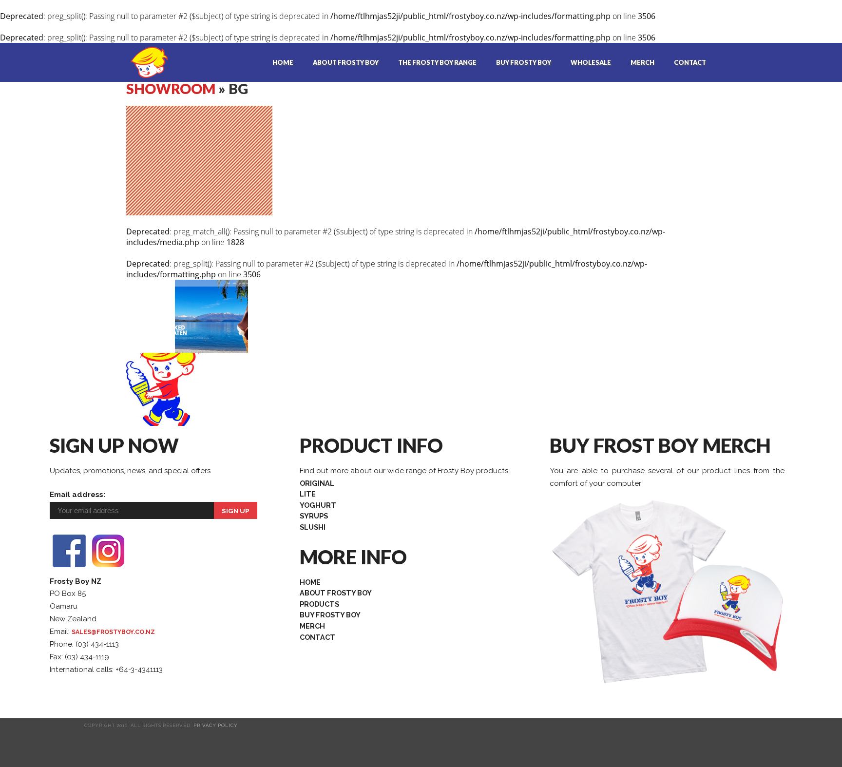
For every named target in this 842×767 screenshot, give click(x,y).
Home (282, 62)
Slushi (312, 527)
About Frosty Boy (346, 62)
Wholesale (591, 62)
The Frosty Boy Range (437, 62)
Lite (308, 494)
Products (319, 604)
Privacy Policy (215, 725)
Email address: (77, 494)
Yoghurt (318, 505)
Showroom (170, 88)
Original (317, 483)
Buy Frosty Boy (523, 62)
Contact (690, 62)
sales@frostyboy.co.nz (113, 632)
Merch (642, 62)
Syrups (314, 516)
